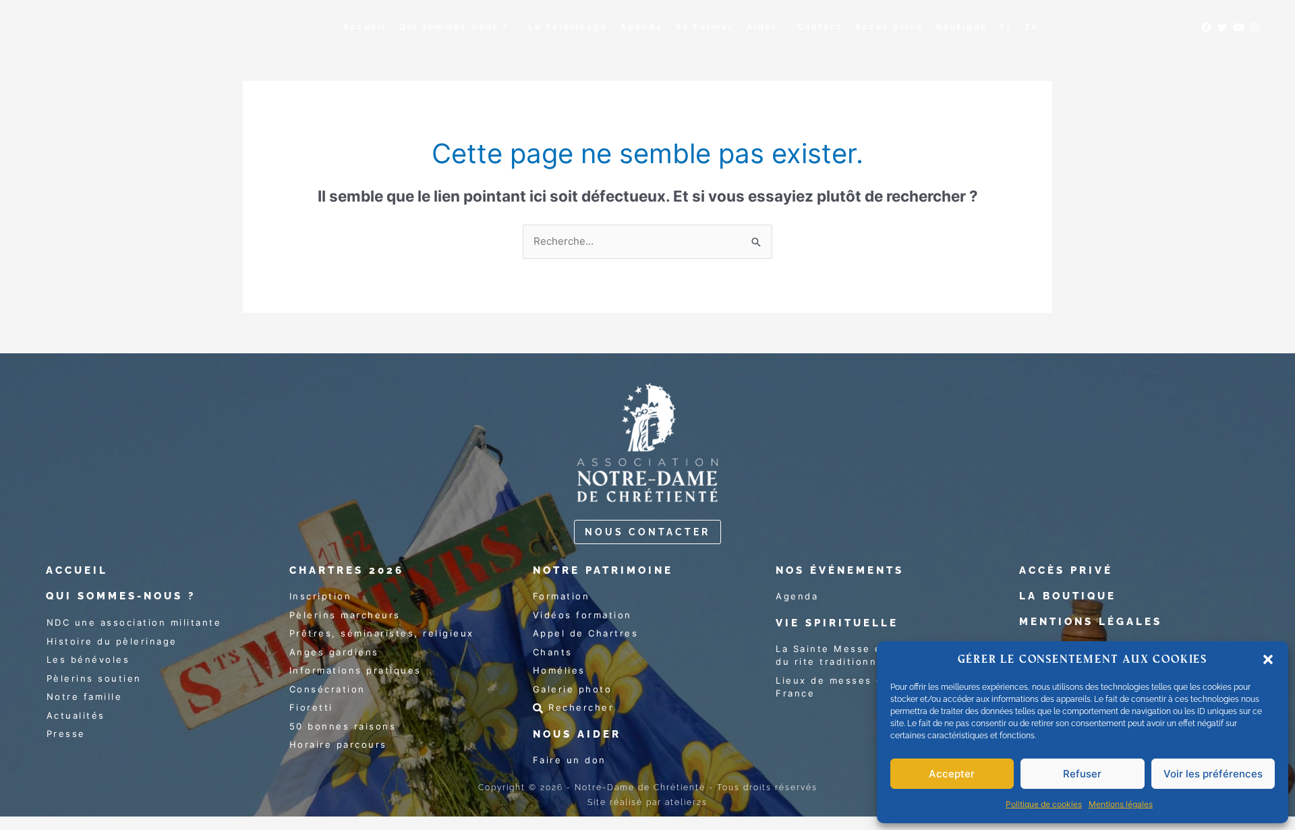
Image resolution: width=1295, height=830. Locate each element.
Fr (1006, 27)
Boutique (961, 27)
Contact (819, 27)
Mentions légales (1121, 804)
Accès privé (889, 27)
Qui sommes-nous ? (454, 27)
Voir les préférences (1213, 773)
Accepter (952, 773)
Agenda (642, 27)
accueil (77, 570)
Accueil (364, 27)
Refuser (1082, 773)
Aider (762, 27)
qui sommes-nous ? (121, 596)
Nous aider (577, 734)
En (1032, 27)
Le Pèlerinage (568, 27)
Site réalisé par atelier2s (647, 802)
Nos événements (840, 570)
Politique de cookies (1044, 804)
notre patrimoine (603, 570)
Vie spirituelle (837, 623)
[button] (1268, 659)
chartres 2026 (346, 570)
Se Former (705, 27)
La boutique (1067, 596)
